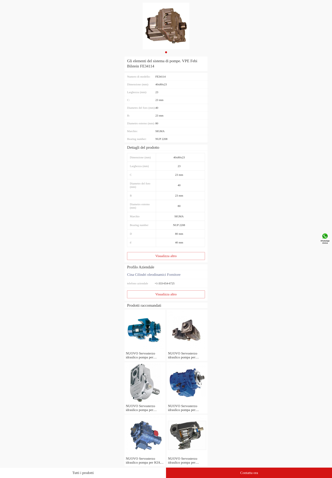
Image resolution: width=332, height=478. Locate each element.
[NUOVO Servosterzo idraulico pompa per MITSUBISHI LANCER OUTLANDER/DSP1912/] (145, 402)
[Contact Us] (325, 239)
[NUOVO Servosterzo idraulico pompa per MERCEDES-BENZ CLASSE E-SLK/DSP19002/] (145, 349)
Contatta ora (249, 473)
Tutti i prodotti (83, 473)
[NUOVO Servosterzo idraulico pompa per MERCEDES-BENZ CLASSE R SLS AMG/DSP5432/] (187, 455)
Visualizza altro (166, 256)
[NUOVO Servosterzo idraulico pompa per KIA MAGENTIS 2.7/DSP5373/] (145, 455)
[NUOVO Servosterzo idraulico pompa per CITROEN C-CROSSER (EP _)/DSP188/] (187, 349)
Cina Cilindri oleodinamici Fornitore (154, 275)
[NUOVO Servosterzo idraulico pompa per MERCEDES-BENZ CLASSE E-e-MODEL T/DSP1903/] (187, 402)
